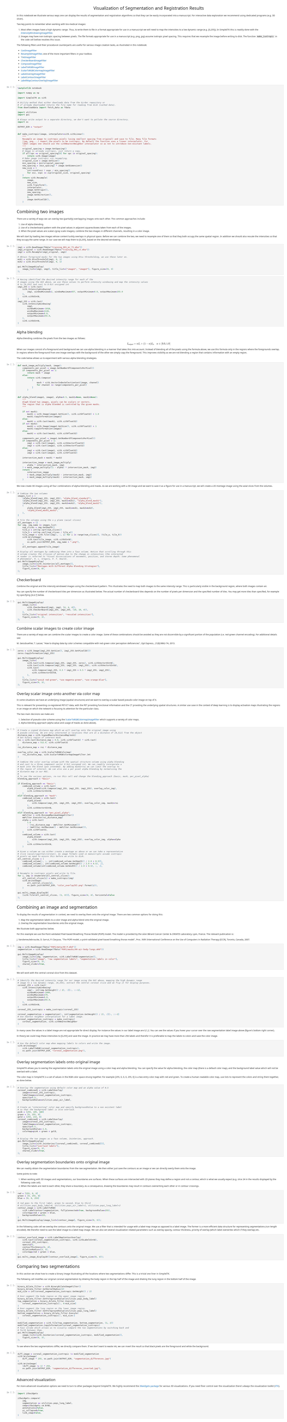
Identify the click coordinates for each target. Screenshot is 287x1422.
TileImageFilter (28, 57)
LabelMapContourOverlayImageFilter (39, 80)
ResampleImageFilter (31, 53)
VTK (277, 1386)
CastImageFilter (29, 50)
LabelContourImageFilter (33, 77)
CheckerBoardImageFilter (33, 60)
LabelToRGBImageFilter (32, 67)
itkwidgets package (149, 1386)
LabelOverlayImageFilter (33, 73)
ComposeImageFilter (31, 63)
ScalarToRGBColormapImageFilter (38, 70)
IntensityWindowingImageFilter (36, 32)
